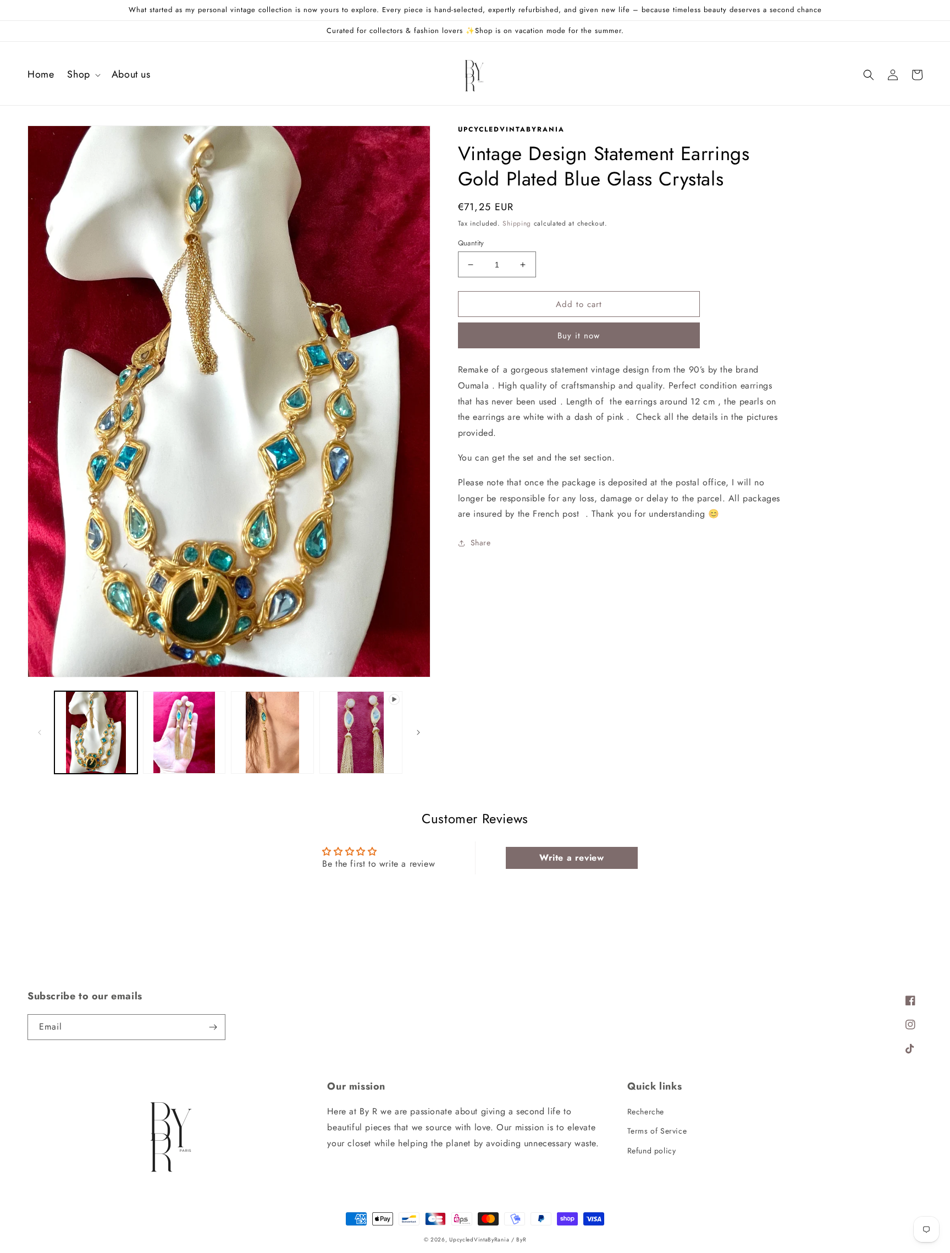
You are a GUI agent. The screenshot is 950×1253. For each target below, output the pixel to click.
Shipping (516, 223)
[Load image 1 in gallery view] (95, 732)
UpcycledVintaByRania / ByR (487, 1239)
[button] (82, 74)
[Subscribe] (213, 1027)
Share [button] (481, 542)
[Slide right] (418, 732)
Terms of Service (657, 1130)
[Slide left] (39, 732)
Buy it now (578, 336)
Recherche (645, 1111)
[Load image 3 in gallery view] (272, 732)
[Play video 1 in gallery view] (360, 732)
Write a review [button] (571, 857)
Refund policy (651, 1150)
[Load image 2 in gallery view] (184, 732)
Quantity (471, 243)
